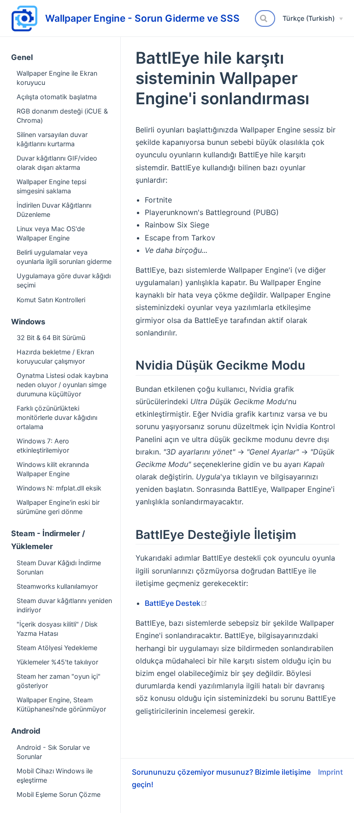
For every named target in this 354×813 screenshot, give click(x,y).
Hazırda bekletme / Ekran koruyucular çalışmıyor (55, 356)
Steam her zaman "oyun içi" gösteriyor (58, 680)
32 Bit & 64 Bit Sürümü (51, 337)
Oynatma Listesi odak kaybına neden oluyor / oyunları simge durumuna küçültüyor (62, 384)
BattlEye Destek (173, 603)
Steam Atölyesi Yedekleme (57, 648)
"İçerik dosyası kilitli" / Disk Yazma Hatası (57, 628)
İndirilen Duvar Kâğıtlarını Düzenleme (54, 209)
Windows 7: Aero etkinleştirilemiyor (43, 445)
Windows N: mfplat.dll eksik (59, 488)
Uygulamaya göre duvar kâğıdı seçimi (64, 280)
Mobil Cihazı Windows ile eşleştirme (55, 775)
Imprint (330, 772)
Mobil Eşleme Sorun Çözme (58, 794)
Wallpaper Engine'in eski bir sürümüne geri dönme (58, 506)
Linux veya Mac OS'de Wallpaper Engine (51, 233)
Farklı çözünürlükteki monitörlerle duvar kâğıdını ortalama (57, 417)
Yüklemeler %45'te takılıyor (57, 662)
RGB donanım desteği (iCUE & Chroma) (62, 115)
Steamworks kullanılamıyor (57, 586)
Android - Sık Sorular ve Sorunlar (53, 751)
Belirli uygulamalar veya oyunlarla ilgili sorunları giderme (64, 256)
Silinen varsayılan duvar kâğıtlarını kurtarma (52, 139)
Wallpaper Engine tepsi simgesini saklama (51, 186)
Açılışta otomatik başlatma (57, 97)
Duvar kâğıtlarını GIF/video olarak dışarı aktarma (57, 162)
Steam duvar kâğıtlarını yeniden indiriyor (64, 605)
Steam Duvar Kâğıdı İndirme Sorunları (59, 567)
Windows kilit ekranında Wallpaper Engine (53, 469)
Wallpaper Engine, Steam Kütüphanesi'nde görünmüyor (61, 704)
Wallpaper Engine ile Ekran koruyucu (57, 77)
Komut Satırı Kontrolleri (51, 300)
